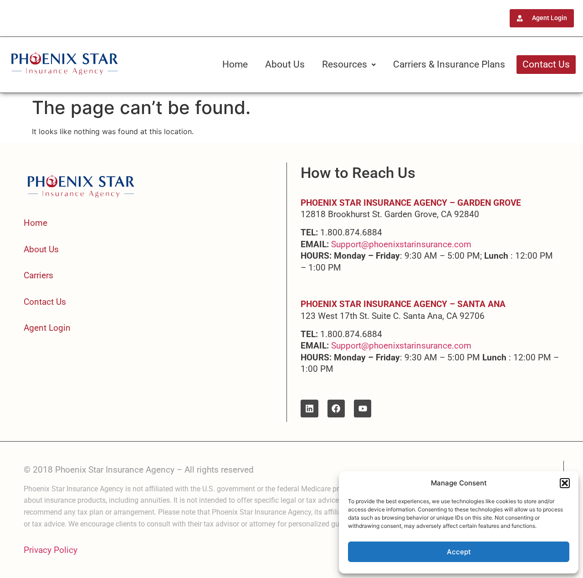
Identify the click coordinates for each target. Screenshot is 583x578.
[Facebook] (336, 408)
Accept (459, 551)
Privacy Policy (50, 550)
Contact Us (546, 64)
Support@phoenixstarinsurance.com (401, 244)
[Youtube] (362, 408)
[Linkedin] (309, 408)
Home (235, 64)
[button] (564, 483)
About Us (285, 64)
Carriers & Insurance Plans (449, 64)
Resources (344, 64)
